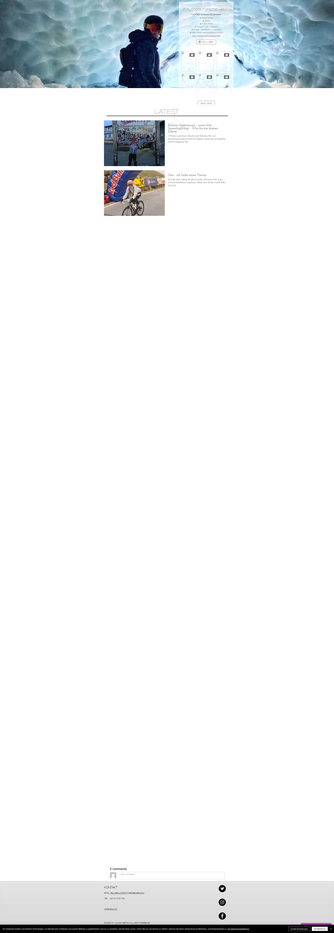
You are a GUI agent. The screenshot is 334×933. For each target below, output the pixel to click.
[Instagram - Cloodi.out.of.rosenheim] (222, 902)
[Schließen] (330, 929)
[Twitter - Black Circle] (222, 888)
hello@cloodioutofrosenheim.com (127, 893)
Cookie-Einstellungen (299, 929)
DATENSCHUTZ (110, 909)
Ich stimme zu (320, 929)
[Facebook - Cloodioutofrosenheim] (222, 916)
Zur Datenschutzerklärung (238, 929)
